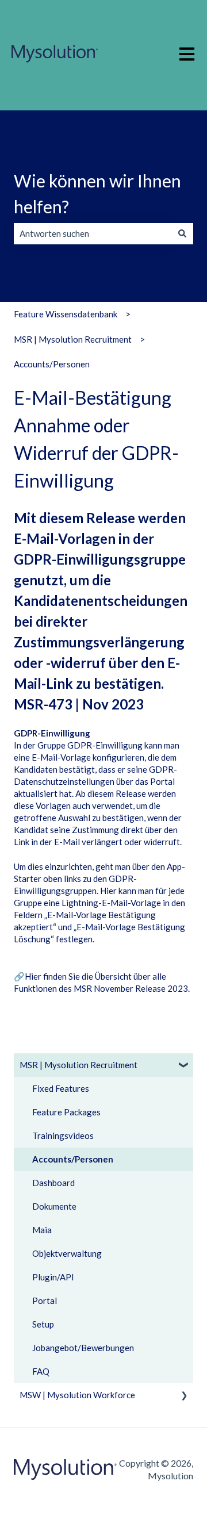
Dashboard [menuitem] (53, 1182)
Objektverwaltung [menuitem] (67, 1253)
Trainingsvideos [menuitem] (63, 1135)
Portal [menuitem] (44, 1300)
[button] (184, 1066)
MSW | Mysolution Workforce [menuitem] (77, 1395)
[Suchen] (182, 233)
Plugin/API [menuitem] (53, 1277)
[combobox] (92, 233)
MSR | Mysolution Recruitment (73, 339)
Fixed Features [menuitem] (60, 1088)
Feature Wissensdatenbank (65, 314)
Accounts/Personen (52, 364)
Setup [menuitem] (43, 1324)
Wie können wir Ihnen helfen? (97, 193)
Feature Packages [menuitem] (66, 1112)
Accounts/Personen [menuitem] (72, 1159)
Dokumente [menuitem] (54, 1206)
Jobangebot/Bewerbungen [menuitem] (83, 1347)
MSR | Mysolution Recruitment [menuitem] (78, 1065)
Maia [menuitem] (42, 1230)
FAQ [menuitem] (40, 1371)
